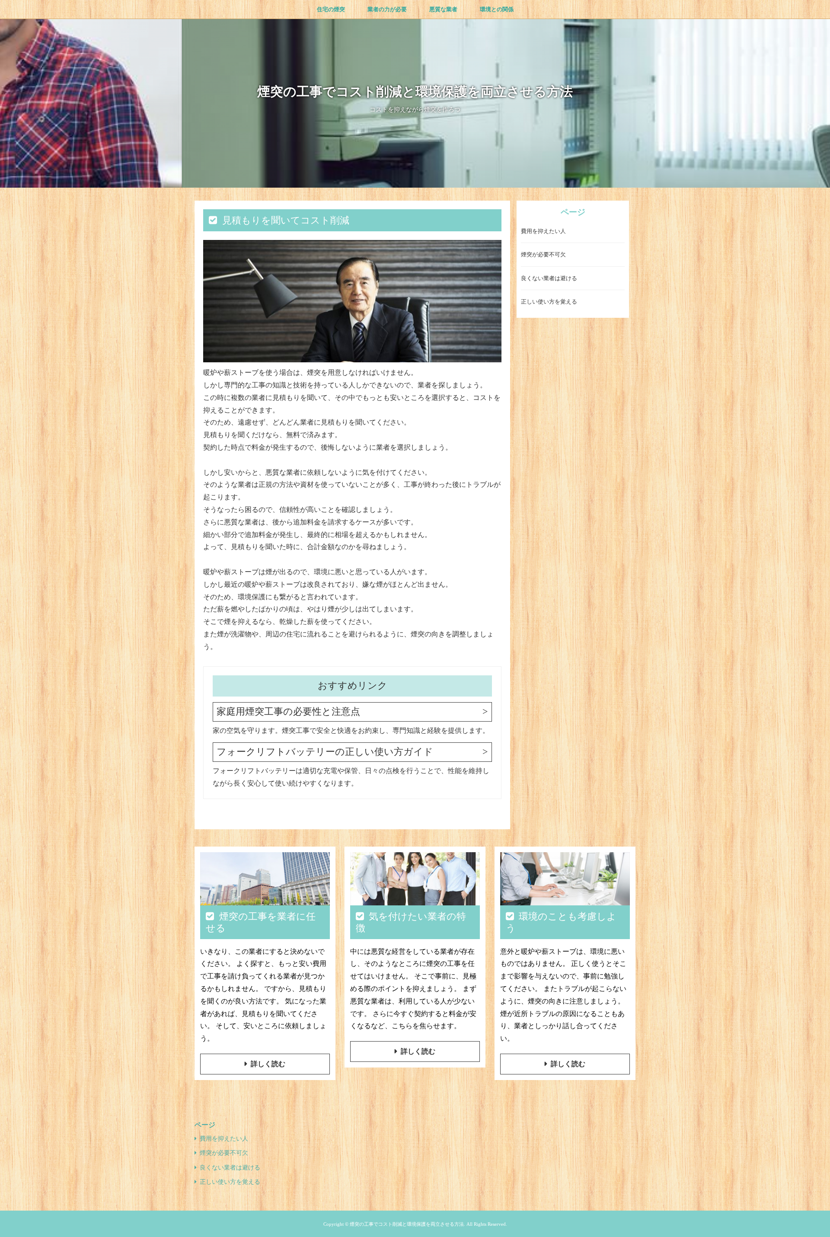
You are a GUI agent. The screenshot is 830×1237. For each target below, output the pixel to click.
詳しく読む (268, 1064)
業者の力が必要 (387, 9)
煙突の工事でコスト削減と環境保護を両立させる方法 (415, 91)
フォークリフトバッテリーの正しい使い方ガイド (325, 751)
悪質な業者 (443, 9)
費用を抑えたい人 (543, 231)
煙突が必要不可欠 (543, 255)
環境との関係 (497, 9)
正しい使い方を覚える (549, 302)
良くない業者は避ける (549, 278)
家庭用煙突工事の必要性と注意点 (288, 711)
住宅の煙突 (331, 9)
